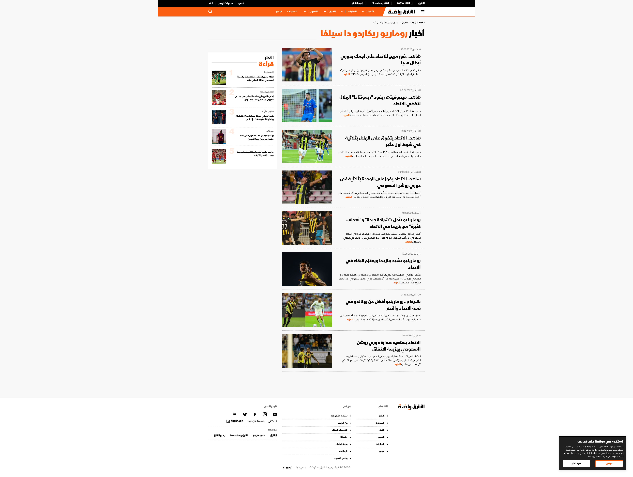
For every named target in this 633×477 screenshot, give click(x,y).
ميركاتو (270, 131)
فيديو (279, 12)
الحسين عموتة (267, 91)
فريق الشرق (341, 444)
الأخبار (371, 12)
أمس (241, 3)
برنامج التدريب (340, 458)
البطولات (352, 12)
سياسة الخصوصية (339, 416)
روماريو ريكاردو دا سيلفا (389, 22)
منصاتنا (343, 437)
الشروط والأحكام (339, 430)
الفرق (332, 12)
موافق (609, 463)
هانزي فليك (268, 111)
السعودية (269, 72)
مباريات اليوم (225, 3)
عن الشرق (342, 423)
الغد (210, 3)
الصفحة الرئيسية (418, 22)
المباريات (292, 12)
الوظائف (343, 451)
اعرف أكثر (576, 463)
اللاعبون (314, 12)
